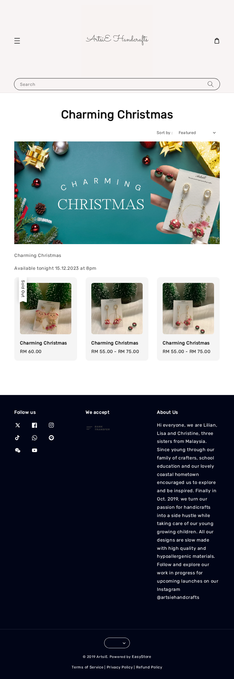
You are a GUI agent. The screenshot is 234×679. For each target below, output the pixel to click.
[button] (17, 41)
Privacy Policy (120, 667)
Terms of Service (87, 667)
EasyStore (141, 656)
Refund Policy (149, 667)
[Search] (210, 84)
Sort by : (165, 132)
